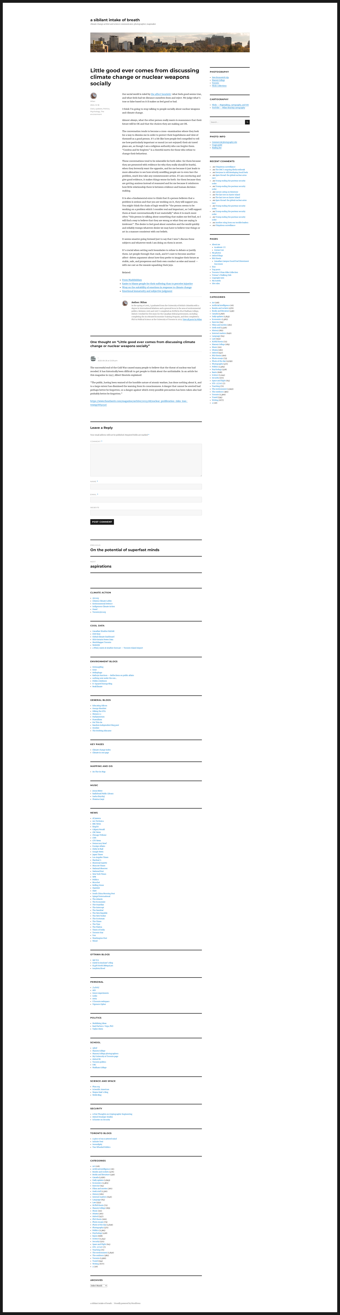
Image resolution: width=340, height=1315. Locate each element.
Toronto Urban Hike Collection (225, 272)
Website (94, 507)
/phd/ (94, 1048)
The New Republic (100, 913)
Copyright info (218, 278)
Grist (94, 670)
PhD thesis (97, 1219)
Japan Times (97, 854)
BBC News (96, 824)
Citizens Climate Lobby (102, 601)
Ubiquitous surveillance (225, 167)
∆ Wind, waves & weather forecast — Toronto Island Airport (117, 648)
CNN (94, 838)
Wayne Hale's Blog (100, 1092)
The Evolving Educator (101, 731)
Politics (106, 109)
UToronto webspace (100, 1001)
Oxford (95, 1216)
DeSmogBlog (97, 667)
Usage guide (217, 145)
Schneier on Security (101, 1120)
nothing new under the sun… (104, 678)
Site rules (216, 283)
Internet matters (99, 1197)
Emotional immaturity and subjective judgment (147, 291)
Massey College (98, 1051)
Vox (94, 935)
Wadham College (99, 1067)
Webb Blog (96, 1095)
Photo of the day (99, 1225)
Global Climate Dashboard (103, 637)
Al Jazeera (96, 818)
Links (94, 996)
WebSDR (96, 645)
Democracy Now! (99, 843)
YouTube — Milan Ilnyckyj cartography (228, 108)
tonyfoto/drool (98, 968)
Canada (95, 1177)
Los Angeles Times (100, 857)
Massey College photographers (105, 1054)
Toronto (95, 1258)
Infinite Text (97, 1141)
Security (95, 1241)
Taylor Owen (97, 1029)
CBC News (96, 832)
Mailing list (217, 148)
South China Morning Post (103, 893)
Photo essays (97, 1222)
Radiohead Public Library (102, 794)
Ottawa (95, 1214)
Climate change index (101, 750)
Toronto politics (99, 1062)
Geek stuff (96, 1191)
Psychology (95, 111)
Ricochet (96, 882)
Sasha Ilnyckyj (98, 796)
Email (94, 494)
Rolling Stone (98, 885)
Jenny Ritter (97, 791)
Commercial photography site (224, 142)
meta (94, 999)
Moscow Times (98, 866)
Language (96, 1200)
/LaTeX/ (95, 987)
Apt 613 (95, 960)
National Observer (100, 868)
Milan (92, 101)
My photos (216, 253)
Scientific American (100, 1089)
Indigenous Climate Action (103, 606)
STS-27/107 (97, 1247)
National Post (98, 871)
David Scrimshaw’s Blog (102, 963)
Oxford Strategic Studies (102, 1117)
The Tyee (96, 924)
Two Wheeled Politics (101, 1147)
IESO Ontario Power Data (102, 639)
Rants (94, 1236)
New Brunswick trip (220, 77)
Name (94, 481)
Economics (97, 1183)
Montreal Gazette (99, 863)
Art (93, 1166)
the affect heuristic (161, 94)
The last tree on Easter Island (227, 195)
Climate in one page (100, 753)
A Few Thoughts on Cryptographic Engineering (112, 1114)
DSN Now (96, 634)
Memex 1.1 (96, 714)
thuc (214, 267)
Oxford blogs (217, 256)
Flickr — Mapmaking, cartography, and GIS (230, 105)
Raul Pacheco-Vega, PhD (102, 1026)
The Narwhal (97, 910)
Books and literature (101, 1175)
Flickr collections (219, 86)
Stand (94, 609)
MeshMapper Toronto (101, 642)
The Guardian (98, 905)
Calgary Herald (98, 829)
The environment (99, 1253)
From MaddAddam (132, 280)
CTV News (96, 841)
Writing (95, 1264)
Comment (96, 441)
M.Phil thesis (97, 1205)
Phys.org (96, 1087)
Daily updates (96, 109)
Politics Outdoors (99, 681)
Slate (94, 891)
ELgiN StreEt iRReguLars (102, 966)
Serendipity (97, 1144)
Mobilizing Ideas (99, 1023)
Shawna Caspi (98, 799)
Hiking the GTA (99, 711)
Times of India (98, 930)
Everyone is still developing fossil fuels (231, 172)
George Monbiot (99, 708)
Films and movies (99, 1188)
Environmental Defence (102, 604)
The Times (96, 921)
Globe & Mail (97, 849)
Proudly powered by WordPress (127, 1303)
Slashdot (96, 888)
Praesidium (97, 719)
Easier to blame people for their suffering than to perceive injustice (157, 283)
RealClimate (97, 686)
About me (216, 244)
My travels (216, 281)
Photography (97, 1227)
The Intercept (98, 907)
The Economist (98, 902)
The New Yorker (99, 916)
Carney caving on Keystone (226, 192)
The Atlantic (97, 899)
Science (95, 1239)
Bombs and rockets (100, 1172)
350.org (95, 598)
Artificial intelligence (101, 1169)
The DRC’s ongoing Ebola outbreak (230, 170)
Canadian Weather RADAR (103, 631)
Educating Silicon (99, 706)
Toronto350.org (99, 612)
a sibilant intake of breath (115, 20)
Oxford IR (96, 1059)
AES (94, 990)
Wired (94, 941)
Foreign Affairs (98, 846)
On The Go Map (98, 772)
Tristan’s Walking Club (221, 275)
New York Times (99, 874)
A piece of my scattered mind (104, 1139)
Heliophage (97, 673)
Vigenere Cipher (99, 1004)
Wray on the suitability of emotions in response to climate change (157, 287)
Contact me (219, 250)
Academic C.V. (220, 247)
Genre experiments (100, 993)
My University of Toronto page (105, 1056)
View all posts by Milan (192, 319)
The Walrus (97, 927)
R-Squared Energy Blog (102, 684)
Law (94, 1202)
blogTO (95, 827)
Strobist (95, 728)
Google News (97, 852)
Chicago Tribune (99, 835)
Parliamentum (98, 717)
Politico (95, 880)
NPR (94, 877)
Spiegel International (101, 896)
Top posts (216, 269)
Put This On (97, 722)
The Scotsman (98, 919)
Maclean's (96, 860)
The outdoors (98, 1255)
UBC (94, 1065)
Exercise (96, 1186)
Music (95, 1211)
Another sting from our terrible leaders (231, 222)
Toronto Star (97, 932)
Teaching (96, 1250)
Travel (95, 1261)
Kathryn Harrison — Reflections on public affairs (113, 675)
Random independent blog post (105, 725)
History (95, 1194)
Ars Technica (98, 821)
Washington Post (99, 938)
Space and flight (99, 1244)
